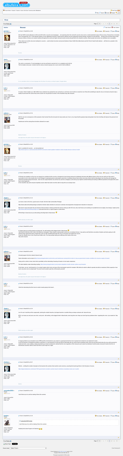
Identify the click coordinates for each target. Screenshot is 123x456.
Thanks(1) (107, 337)
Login (119, 12)
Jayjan (6, 198)
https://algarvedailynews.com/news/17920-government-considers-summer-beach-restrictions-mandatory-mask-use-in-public (48, 369)
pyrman (6, 31)
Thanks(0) (107, 31)
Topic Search (108, 27)
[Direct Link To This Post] (18, 31)
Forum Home (8, 10)
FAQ (98, 12)
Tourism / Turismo (16, 10)
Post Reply (6, 23)
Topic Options (116, 27)
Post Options (99, 31)
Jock (5, 59)
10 (111, 23)
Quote (113, 31)
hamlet (6, 415)
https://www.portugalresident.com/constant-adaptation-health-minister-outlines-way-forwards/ (63, 264)
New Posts (114, 10)
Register (113, 12)
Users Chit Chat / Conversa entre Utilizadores (31, 10)
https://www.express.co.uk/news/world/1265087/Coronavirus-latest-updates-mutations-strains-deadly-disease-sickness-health (49, 149)
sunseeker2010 (9, 390)
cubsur (6, 113)
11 (114, 23)
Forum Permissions (115, 448)
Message (23, 27)
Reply (118, 31)
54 (117, 23)
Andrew (6, 362)
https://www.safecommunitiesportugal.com (28, 209)
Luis (5, 88)
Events (107, 12)
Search (102, 12)
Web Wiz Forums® (62, 451)
